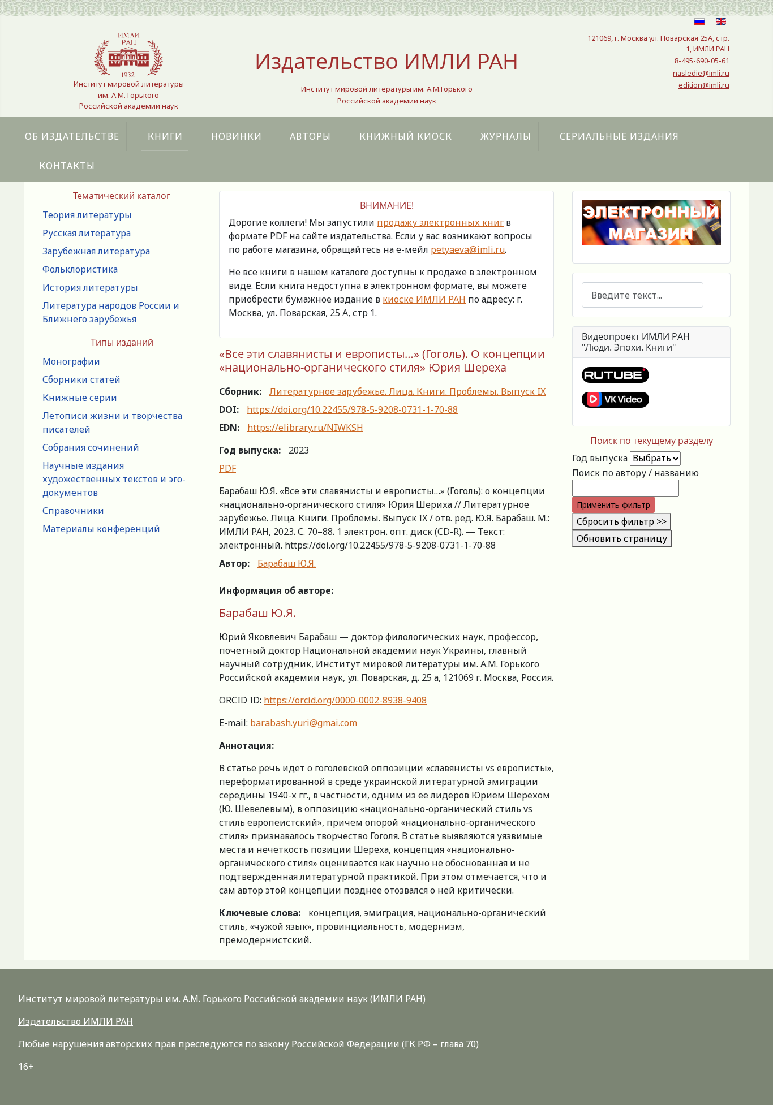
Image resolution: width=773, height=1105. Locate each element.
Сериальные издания (619, 136)
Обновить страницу (622, 538)
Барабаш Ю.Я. (286, 563)
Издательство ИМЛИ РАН (75, 1021)
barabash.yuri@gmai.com (303, 722)
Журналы (505, 136)
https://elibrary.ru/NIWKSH (305, 427)
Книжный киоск (405, 136)
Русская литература (86, 233)
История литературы (90, 287)
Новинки (236, 136)
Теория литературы (87, 215)
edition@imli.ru (703, 85)
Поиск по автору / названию (635, 473)
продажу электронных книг (440, 222)
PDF (227, 468)
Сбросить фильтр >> (622, 521)
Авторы (310, 136)
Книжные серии (79, 397)
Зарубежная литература (96, 251)
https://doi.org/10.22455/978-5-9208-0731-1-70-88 (352, 409)
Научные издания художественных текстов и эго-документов (114, 479)
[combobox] (642, 295)
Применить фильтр (613, 504)
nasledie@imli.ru (701, 73)
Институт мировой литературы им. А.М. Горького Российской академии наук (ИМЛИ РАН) (222, 998)
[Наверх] (753, 1084)
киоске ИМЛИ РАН (424, 299)
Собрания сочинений (90, 447)
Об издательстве (72, 136)
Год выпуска (600, 458)
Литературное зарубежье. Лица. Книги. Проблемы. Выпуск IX (407, 391)
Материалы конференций (101, 529)
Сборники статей (81, 379)
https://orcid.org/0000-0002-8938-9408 (345, 700)
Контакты (67, 165)
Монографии (71, 361)
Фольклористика (80, 269)
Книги (165, 136)
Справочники (73, 510)
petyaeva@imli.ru (468, 249)
